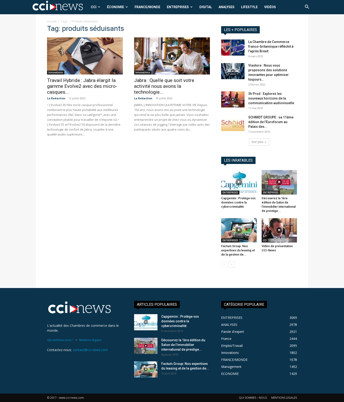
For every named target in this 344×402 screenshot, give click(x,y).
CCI (93, 7)
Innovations (55, 72)
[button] (306, 7)
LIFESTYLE (249, 7)
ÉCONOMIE (115, 7)
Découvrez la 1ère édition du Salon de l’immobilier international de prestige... (183, 344)
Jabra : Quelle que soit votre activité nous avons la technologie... (164, 86)
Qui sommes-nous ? (60, 340)
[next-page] (231, 264)
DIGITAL (205, 7)
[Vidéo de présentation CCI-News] (279, 230)
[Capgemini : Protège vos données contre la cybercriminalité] (239, 182)
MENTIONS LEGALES (284, 398)
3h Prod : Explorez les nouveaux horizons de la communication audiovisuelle (271, 98)
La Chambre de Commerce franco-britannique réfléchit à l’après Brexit (270, 46)
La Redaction (56, 98)
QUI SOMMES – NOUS (253, 398)
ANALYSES (226, 7)
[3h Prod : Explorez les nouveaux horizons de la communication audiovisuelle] (233, 99)
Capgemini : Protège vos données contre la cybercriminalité (238, 202)
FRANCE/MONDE (147, 7)
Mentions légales (90, 340)
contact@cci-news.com (90, 350)
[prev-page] (224, 264)
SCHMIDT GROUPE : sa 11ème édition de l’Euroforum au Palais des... (270, 121)
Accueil (51, 21)
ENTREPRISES (178, 7)
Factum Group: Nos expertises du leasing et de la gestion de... (238, 250)
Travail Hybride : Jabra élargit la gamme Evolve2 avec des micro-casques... (82, 86)
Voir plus (257, 142)
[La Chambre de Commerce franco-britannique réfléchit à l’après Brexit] (233, 47)
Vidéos (270, 7)
